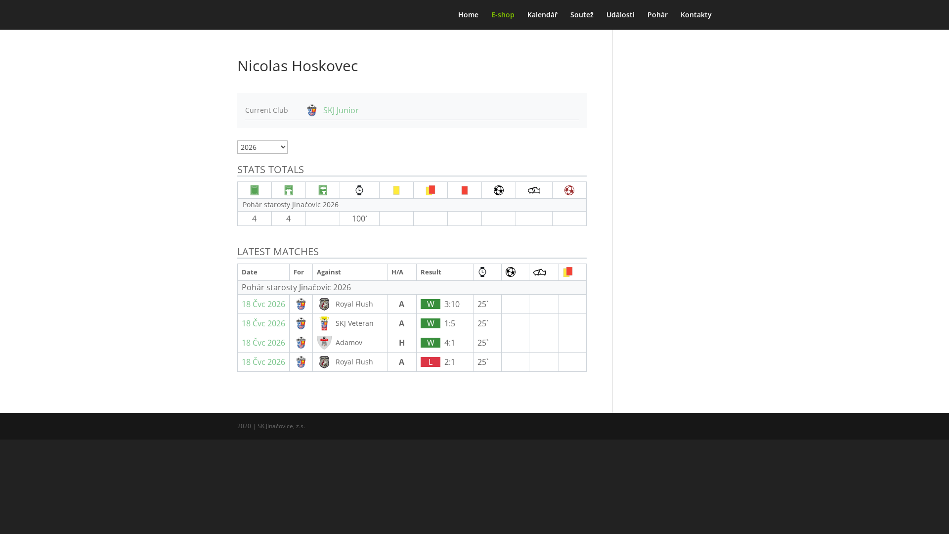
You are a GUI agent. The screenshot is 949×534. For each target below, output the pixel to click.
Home (468, 15)
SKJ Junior (341, 110)
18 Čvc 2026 (263, 304)
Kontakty (696, 15)
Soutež (582, 15)
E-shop (503, 15)
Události (620, 15)
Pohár (657, 15)
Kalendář (542, 15)
